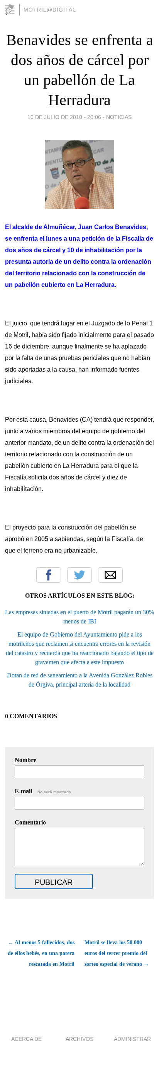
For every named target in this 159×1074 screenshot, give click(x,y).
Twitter (79, 575)
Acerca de (26, 1039)
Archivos (79, 1039)
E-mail (43, 791)
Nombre (25, 760)
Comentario (30, 822)
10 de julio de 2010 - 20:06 (64, 117)
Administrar (132, 1039)
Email (110, 575)
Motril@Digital (50, 10)
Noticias (119, 117)
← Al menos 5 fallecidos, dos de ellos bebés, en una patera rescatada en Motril (41, 953)
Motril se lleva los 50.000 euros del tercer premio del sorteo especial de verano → (117, 953)
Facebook (48, 575)
